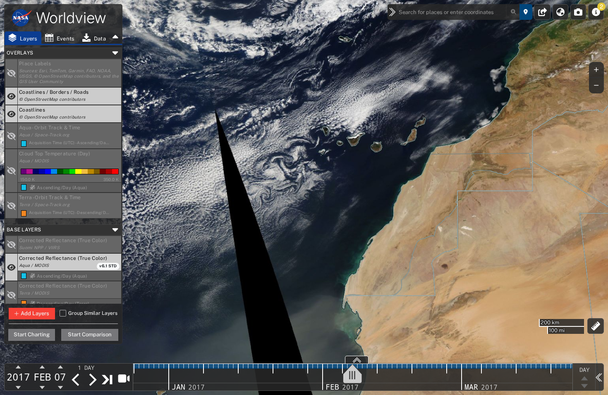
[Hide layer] (11, 96)
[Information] (596, 12)
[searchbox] (458, 12)
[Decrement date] (75, 379)
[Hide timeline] (599, 377)
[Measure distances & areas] (595, 326)
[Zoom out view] (596, 85)
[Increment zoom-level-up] (584, 378)
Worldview (71, 18)
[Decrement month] (42, 387)
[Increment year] (18, 367)
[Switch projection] (560, 12)
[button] (69, 73)
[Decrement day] (60, 387)
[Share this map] (542, 12)
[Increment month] (42, 367)
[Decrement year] (18, 387)
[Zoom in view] (596, 70)
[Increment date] (92, 379)
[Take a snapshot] (578, 12)
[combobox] (458, 12)
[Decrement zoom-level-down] (584, 386)
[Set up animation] (123, 378)
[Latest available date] (108, 379)
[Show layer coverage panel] (357, 360)
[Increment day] (60, 367)
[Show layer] (11, 73)
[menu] (91, 368)
